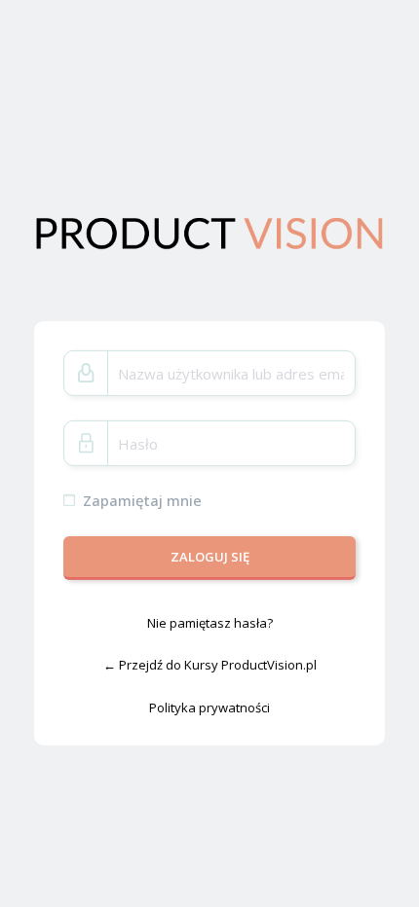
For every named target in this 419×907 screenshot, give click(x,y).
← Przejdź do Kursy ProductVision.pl (210, 664)
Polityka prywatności (209, 707)
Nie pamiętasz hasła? (210, 622)
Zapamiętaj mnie (142, 500)
